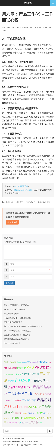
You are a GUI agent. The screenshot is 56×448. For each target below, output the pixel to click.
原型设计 (18, 413)
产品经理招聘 (16, 400)
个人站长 (17, 374)
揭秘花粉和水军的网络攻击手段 (17, 339)
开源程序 (39, 413)
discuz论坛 (34, 362)
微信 (44, 413)
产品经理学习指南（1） (13, 314)
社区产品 (33, 422)
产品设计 (11, 406)
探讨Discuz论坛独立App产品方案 (17, 331)
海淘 (19, 423)
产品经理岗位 (9, 202)
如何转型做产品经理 (12, 343)
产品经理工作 (19, 202)
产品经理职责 (29, 400)
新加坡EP (17, 417)
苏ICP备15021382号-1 (11, 445)
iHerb (49, 362)
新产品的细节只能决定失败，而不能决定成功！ (23, 326)
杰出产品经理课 (12, 423)
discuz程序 (26, 362)
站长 (40, 423)
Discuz (19, 362)
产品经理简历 (30, 202)
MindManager (10, 368)
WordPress (9, 374)
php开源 (21, 367)
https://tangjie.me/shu (23, 190)
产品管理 (11, 381)
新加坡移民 (29, 418)
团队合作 (31, 413)
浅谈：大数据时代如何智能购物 (17, 305)
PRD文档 (42, 367)
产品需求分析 (34, 407)
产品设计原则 (23, 407)
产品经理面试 (41, 202)
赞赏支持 (13, 222)
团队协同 (24, 413)
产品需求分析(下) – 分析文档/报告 (18, 318)
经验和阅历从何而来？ (13, 322)
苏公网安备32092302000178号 (32, 445)
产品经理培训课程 (20, 387)
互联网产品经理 (30, 374)
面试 (48, 202)
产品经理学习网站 (21, 393)
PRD (30, 367)
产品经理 (22, 380)
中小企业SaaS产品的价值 (14, 309)
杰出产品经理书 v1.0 (24, 27)
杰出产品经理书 (21, 186)
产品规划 (44, 400)
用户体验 (25, 423)
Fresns (42, 361)
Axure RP (13, 362)
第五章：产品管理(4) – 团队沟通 (17, 335)
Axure (7, 362)
